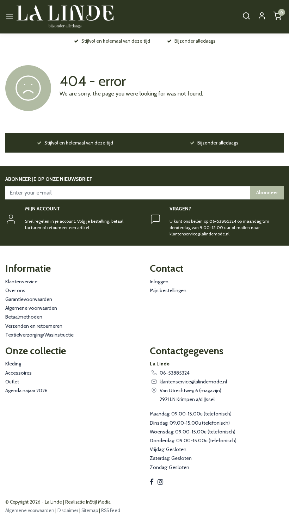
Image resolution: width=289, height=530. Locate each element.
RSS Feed (110, 510)
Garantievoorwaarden (28, 299)
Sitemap (89, 510)
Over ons (15, 290)
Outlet (12, 381)
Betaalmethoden (23, 317)
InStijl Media (98, 502)
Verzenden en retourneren (33, 326)
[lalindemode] (65, 16)
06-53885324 (175, 373)
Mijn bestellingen (168, 290)
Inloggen (159, 281)
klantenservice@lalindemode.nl (193, 381)
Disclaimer (67, 510)
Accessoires (18, 373)
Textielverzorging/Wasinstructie (39, 335)
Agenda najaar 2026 (26, 390)
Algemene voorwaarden (31, 308)
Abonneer (267, 192)
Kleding (13, 363)
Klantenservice (21, 281)
